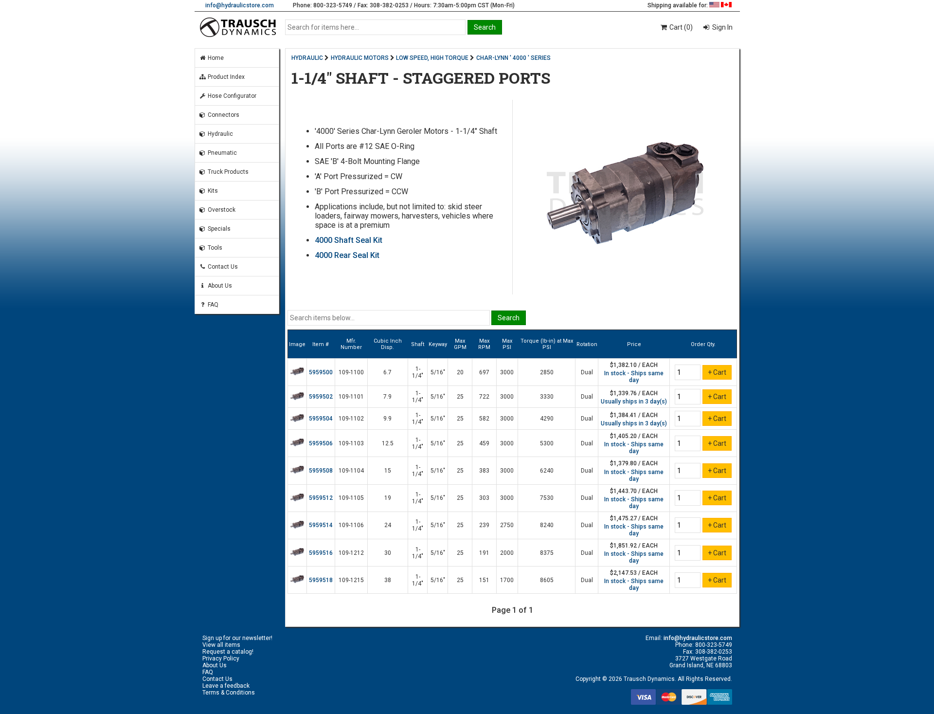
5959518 (321, 580)
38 (387, 580)
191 (484, 552)
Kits (212, 190)
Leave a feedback (226, 685)
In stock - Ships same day (634, 377)
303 (484, 497)
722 (484, 396)
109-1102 (351, 418)
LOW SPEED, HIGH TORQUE (432, 58)
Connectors (222, 114)
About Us (219, 285)
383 (484, 470)
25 (460, 396)
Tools (214, 247)
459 (484, 443)
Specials (218, 228)
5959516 (321, 552)
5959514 (321, 525)
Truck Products (227, 171)
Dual (587, 372)
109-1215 (351, 580)
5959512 (321, 497)
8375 (547, 552)
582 (484, 418)
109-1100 (351, 372)
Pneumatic (221, 152)
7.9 (387, 396)
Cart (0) (680, 27)
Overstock (220, 209)
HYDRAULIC (307, 58)
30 (387, 552)
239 (484, 525)
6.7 (387, 372)
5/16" (438, 372)
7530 (547, 497)
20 (460, 372)
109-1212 (351, 552)
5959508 (321, 470)
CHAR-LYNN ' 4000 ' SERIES (513, 58)
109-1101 (351, 396)
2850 (547, 372)
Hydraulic (219, 133)
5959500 (321, 372)
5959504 (321, 418)
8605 (547, 580)
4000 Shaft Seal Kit (348, 240)
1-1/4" (417, 372)
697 (484, 372)
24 (387, 525)
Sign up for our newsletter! (237, 638)
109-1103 (351, 443)
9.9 (387, 418)
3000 (507, 372)
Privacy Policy (220, 658)
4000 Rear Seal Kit (347, 255)
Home (215, 58)
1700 (507, 580)
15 (387, 470)
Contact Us (222, 266)
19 (387, 497)
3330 (547, 396)
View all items (221, 644)
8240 (547, 525)
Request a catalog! (227, 651)
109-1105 (351, 497)
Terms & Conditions (228, 692)
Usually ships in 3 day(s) (634, 401)
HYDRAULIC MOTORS (360, 58)
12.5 (388, 443)
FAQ (212, 304)
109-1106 (351, 525)
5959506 (321, 443)
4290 (547, 418)
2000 (507, 552)
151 (484, 580)
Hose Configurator (231, 95)
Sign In (722, 27)
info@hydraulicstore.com (239, 5)
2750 (507, 525)
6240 (547, 470)
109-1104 (351, 470)
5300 (547, 443)
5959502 (321, 396)
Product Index (225, 76)
